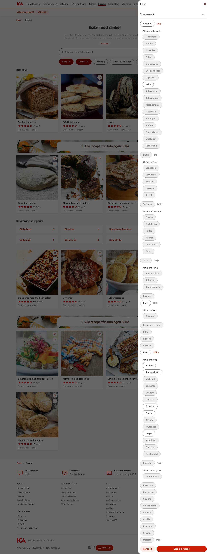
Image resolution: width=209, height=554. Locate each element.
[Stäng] (205, 4)
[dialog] (173, 277)
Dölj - (159, 23)
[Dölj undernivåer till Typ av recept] (203, 14)
